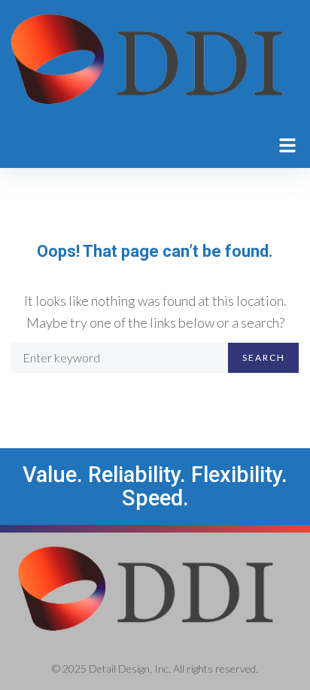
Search (263, 357)
